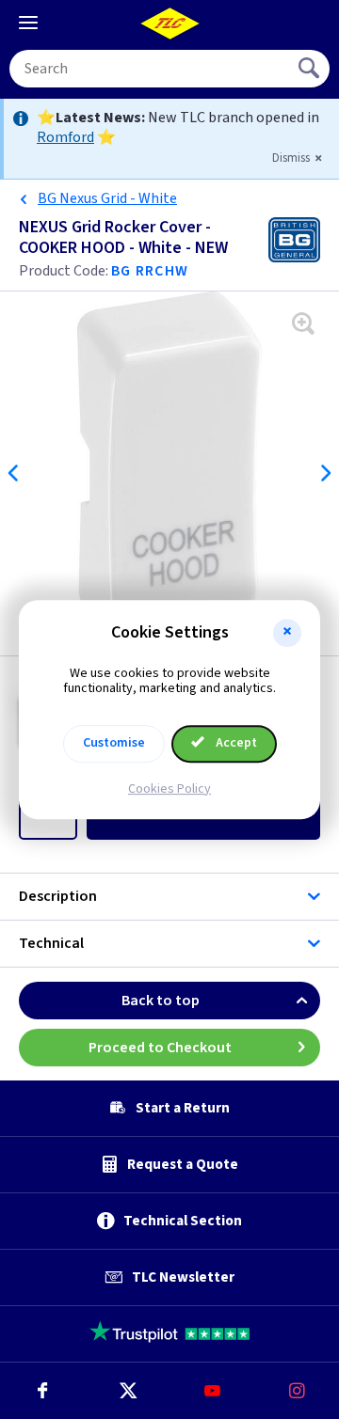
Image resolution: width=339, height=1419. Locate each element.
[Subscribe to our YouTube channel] (212, 1391)
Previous (14, 473)
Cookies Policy (169, 789)
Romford (65, 137)
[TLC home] (169, 23)
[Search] (311, 68)
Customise (114, 742)
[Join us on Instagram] (296, 1391)
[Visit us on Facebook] (42, 1391)
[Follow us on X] (127, 1391)
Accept (235, 742)
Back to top (160, 1000)
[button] (287, 633)
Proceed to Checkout (160, 1047)
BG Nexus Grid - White (107, 198)
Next (325, 473)
